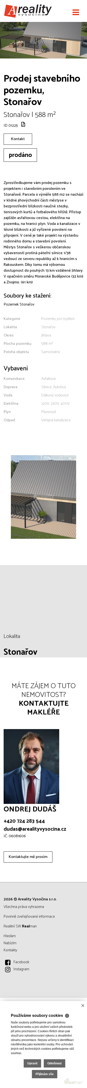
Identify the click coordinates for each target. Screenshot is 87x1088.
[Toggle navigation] (75, 12)
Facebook (21, 962)
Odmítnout (54, 1063)
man (29, 926)
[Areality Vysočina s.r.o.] (28, 11)
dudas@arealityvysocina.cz (35, 829)
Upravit (32, 1063)
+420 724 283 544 (24, 821)
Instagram (21, 969)
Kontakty (10, 950)
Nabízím (10, 943)
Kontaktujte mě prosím (28, 857)
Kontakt (18, 139)
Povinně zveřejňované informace (29, 916)
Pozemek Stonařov (19, 304)
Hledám (10, 936)
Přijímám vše (45, 1074)
